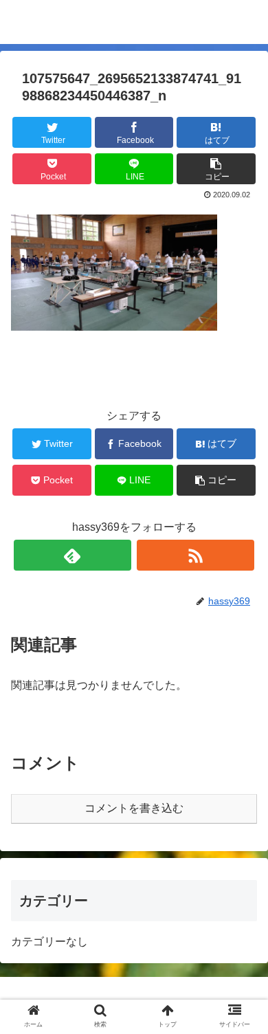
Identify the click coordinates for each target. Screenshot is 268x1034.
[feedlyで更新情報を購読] (73, 555)
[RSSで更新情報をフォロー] (196, 555)
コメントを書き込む (134, 808)
